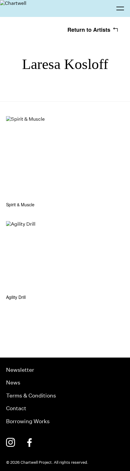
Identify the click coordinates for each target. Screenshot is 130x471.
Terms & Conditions (31, 395)
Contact (16, 408)
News (13, 382)
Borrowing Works (28, 421)
